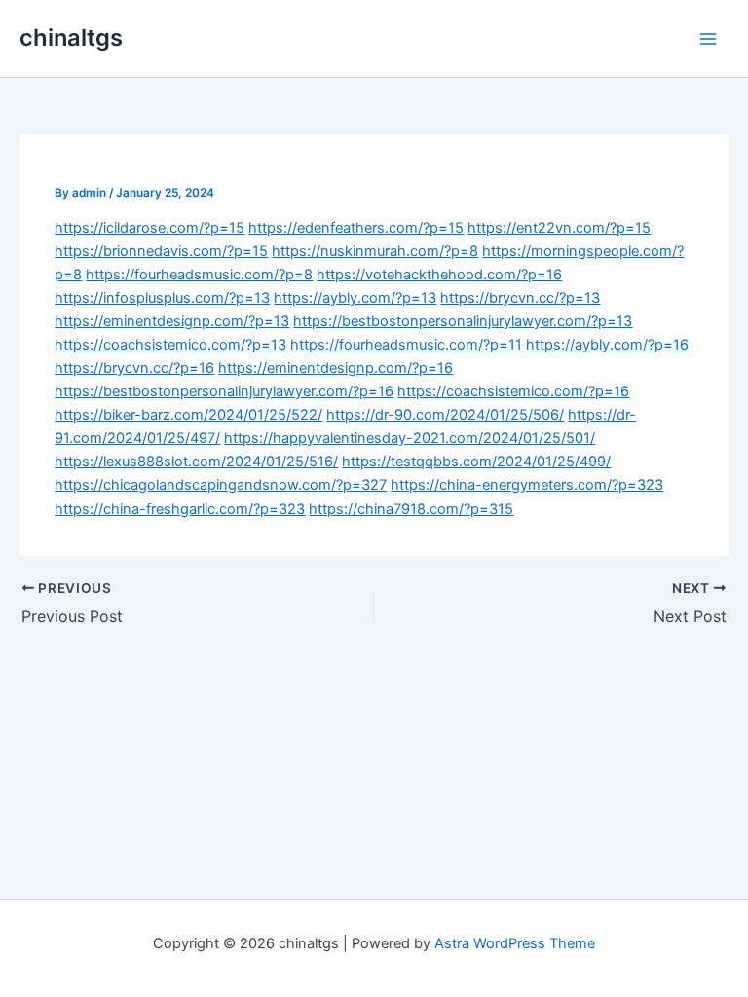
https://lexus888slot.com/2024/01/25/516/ (196, 461)
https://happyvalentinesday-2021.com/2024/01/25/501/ (409, 438)
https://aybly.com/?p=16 (607, 344)
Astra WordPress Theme (514, 943)
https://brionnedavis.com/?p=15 (161, 251)
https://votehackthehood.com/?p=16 (439, 274)
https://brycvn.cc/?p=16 (134, 368)
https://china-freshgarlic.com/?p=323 (180, 509)
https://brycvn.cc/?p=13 (520, 298)
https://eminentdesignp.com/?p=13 (172, 321)
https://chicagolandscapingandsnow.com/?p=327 (221, 485)
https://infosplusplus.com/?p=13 (162, 298)
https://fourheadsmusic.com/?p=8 (199, 274)
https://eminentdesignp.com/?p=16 (335, 368)
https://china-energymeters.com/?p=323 (527, 485)
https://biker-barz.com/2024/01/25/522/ (188, 415)
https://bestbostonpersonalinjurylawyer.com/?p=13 (462, 321)
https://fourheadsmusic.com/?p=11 (406, 344)
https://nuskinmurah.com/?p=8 (375, 251)
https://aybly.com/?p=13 (355, 298)
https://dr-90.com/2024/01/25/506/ (445, 415)
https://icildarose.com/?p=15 (149, 228)
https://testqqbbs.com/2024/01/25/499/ (476, 461)
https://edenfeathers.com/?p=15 (356, 228)
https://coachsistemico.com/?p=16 (513, 391)
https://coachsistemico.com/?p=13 (170, 344)
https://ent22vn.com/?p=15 (559, 228)
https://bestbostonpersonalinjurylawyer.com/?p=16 (224, 391)
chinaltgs (71, 37)
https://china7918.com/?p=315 (411, 509)
